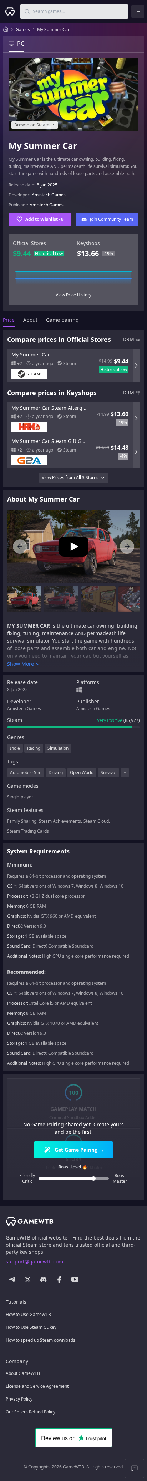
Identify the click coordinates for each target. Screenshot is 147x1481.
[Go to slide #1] (24, 599)
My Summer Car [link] (53, 29)
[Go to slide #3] (98, 599)
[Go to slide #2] (61, 599)
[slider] (93, 1178)
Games (23, 29)
